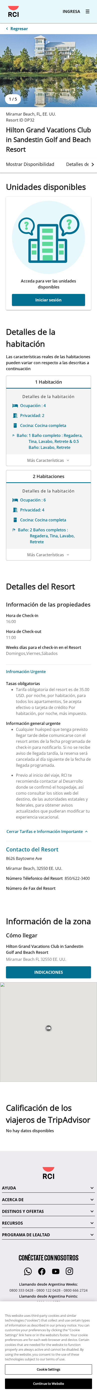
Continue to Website (48, 1383)
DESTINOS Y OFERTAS (23, 1211)
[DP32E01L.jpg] (48, 70)
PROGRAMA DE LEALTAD (26, 1235)
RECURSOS (12, 1223)
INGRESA (71, 11)
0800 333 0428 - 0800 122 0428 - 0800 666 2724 (48, 1290)
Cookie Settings (48, 1369)
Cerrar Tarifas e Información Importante (44, 831)
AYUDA (9, 1188)
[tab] (30, 164)
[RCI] (13, 11)
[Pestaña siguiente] (93, 164)
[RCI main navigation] (87, 11)
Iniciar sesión (48, 300)
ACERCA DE (13, 1199)
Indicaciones (48, 972)
